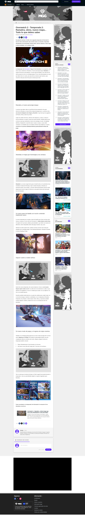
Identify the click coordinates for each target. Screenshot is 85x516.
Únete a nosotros (38, 502)
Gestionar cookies (38, 510)
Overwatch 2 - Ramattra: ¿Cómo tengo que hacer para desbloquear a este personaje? (37, 412)
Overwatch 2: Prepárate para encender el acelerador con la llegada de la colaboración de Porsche (63, 108)
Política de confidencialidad (40, 512)
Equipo (35, 500)
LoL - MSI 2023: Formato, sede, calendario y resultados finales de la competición (62, 213)
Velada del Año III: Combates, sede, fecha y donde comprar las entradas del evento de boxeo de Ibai (62, 182)
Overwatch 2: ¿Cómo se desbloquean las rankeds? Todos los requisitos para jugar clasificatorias (62, 235)
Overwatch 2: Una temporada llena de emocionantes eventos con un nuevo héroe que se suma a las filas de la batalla (63, 80)
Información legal (38, 504)
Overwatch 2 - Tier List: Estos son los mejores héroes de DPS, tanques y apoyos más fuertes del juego (62, 251)
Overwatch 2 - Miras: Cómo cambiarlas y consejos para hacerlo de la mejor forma (61, 267)
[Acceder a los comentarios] (26, 37)
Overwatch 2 (28, 22)
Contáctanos (37, 498)
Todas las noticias (63, 124)
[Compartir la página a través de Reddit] (24, 37)
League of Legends (66, 216)
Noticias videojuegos (21, 22)
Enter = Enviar (41, 449)
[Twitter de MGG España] (18, 499)
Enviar (49, 449)
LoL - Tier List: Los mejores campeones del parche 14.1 (61, 198)
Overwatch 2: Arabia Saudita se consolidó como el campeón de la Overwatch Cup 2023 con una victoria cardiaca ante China (63, 119)
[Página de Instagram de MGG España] (20, 499)
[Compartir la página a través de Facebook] (19, 37)
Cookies (36, 508)
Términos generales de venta (41, 506)
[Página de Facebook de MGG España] (15, 499)
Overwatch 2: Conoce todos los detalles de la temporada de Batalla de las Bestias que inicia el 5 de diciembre (63, 114)
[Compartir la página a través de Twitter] (22, 37)
